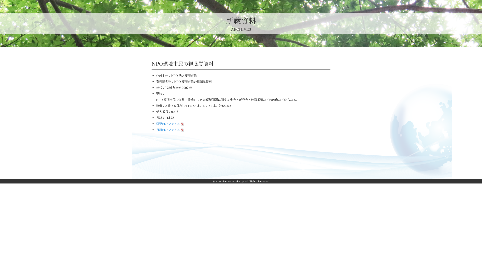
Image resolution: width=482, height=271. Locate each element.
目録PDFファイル (168, 130)
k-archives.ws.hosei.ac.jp (230, 181)
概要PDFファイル (168, 124)
